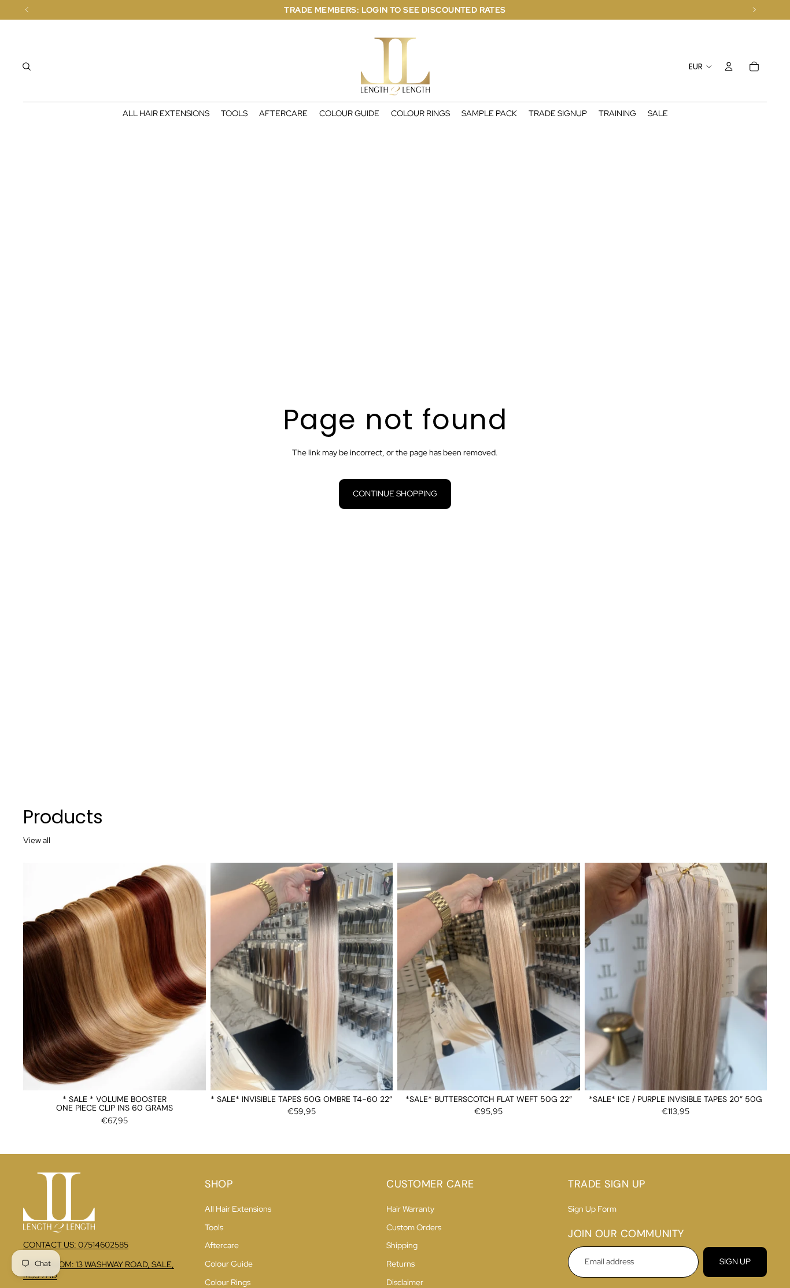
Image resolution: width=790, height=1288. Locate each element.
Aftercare (222, 1246)
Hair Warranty (410, 1209)
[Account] (728, 66)
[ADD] (374, 1072)
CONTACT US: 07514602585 (75, 1244)
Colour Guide (229, 1264)
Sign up (735, 1261)
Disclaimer (404, 1282)
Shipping (402, 1246)
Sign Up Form (592, 1209)
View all (36, 840)
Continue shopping (395, 493)
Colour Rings (227, 1282)
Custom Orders (413, 1227)
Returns (400, 1264)
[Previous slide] (40, 976)
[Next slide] (188, 976)
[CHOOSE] (188, 1072)
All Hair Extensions (238, 1209)
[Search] (26, 66)
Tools (214, 1227)
